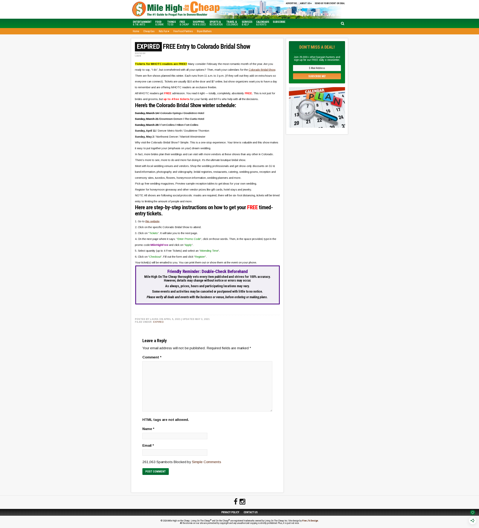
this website (152, 221)
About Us (305, 3)
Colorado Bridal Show (262, 69)
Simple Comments (206, 462)
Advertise (291, 3)
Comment (151, 357)
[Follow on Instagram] (242, 501)
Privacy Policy (230, 512)
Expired (158, 322)
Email (148, 445)
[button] (279, 22)
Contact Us (251, 512)
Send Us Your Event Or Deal (330, 3)
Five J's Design (310, 520)
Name (148, 429)
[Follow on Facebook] (236, 501)
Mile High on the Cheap (193, 9)
